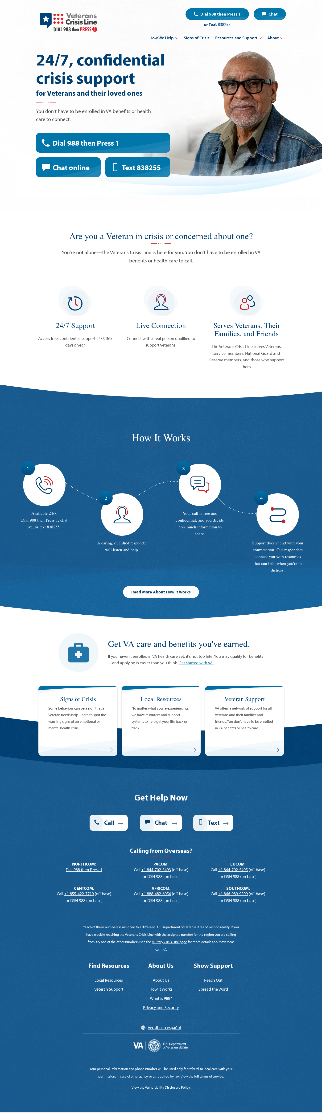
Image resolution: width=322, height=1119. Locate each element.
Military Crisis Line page (169, 941)
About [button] (273, 38)
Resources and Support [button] (236, 38)
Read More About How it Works (161, 592)
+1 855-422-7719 (79, 893)
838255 (224, 24)
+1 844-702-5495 (233, 869)
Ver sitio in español (164, 1027)
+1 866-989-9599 (233, 893)
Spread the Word (213, 989)
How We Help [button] (161, 38)
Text (141, 167)
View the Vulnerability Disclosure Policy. (161, 1087)
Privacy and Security (161, 1007)
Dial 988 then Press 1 (220, 14)
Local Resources (109, 980)
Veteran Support (108, 989)
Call (109, 822)
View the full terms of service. (202, 1076)
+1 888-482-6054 (156, 893)
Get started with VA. (196, 663)
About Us (161, 980)
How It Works (160, 989)
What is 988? (161, 998)
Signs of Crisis (197, 38)
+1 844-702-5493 (156, 869)
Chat (273, 14)
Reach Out (213, 980)
